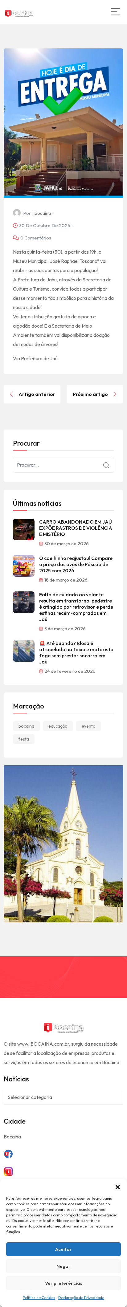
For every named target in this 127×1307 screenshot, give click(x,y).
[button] (118, 1186)
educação (58, 726)
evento (89, 726)
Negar (63, 1266)
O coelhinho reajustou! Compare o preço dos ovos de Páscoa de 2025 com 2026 (76, 564)
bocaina (26, 726)
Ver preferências (63, 1283)
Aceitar (63, 1249)
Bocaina (12, 1136)
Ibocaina (42, 213)
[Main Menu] (115, 11)
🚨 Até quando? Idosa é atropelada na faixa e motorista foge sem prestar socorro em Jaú (76, 652)
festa (23, 739)
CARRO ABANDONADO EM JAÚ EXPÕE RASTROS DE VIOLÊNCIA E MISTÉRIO (75, 528)
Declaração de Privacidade (81, 1297)
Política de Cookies (39, 1297)
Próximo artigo (90, 394)
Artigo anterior (36, 394)
